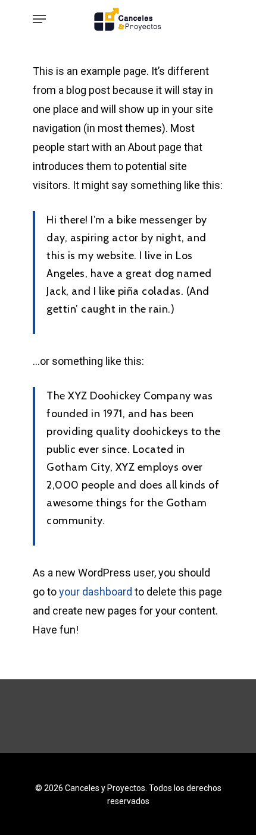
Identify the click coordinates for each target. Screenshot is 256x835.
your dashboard (95, 591)
